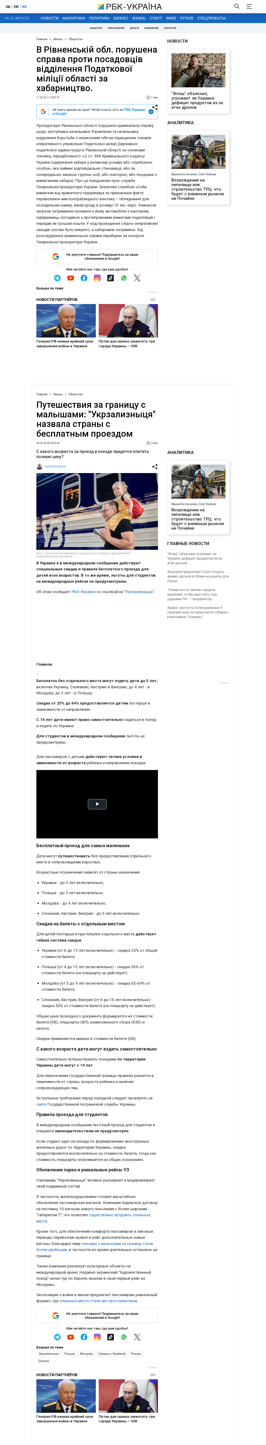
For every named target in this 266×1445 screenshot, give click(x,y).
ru (24, 7)
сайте (41, 1104)
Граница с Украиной (112, 1353)
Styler (186, 18)
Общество (96, 28)
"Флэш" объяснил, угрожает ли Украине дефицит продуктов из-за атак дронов (197, 100)
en (16, 7)
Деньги (134, 28)
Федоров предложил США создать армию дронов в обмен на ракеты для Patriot (198, 576)
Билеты (44, 1361)
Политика (99, 18)
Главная (41, 39)
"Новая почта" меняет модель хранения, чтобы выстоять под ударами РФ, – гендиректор (192, 594)
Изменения (151, 28)
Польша (69, 1353)
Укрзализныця (49, 1353)
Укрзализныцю (139, 591)
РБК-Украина (83, 591)
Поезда (136, 1353)
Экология (170, 28)
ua (8, 7)
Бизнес (121, 18)
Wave (171, 18)
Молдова (86, 1353)
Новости (49, 18)
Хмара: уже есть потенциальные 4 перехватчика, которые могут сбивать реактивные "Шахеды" (197, 612)
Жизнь (139, 18)
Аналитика (74, 18)
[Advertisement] (97, 628)
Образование (116, 28)
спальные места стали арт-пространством (98, 1300)
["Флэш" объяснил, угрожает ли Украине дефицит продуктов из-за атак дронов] (198, 70)
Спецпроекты (211, 18)
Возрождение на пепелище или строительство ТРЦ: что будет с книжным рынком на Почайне (197, 189)
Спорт (156, 18)
